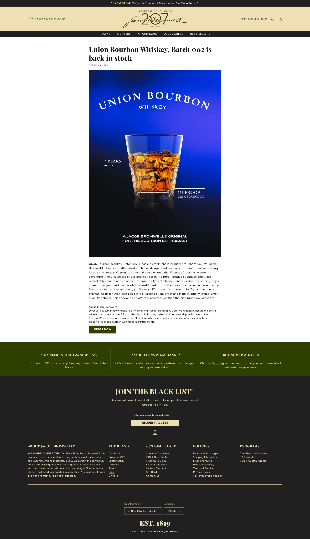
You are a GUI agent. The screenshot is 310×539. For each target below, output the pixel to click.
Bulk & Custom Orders (253, 460)
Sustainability (116, 460)
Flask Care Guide (156, 460)
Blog (111, 472)
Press (112, 468)
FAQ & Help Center (157, 457)
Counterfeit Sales (156, 464)
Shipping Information (205, 457)
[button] (31, 19)
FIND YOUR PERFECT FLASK (254, 19)
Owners (113, 475)
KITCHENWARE (148, 33)
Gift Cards (152, 472)
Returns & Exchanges (206, 453)
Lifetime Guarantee (157, 453)
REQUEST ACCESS (155, 422)
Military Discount (156, 468)
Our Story (114, 453)
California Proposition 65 (208, 475)
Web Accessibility (203, 464)
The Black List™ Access (254, 453)
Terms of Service (203, 468)
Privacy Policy (201, 472)
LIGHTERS (124, 33)
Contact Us (153, 475)
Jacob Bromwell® (149, 531)
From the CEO (117, 457)
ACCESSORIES (173, 33)
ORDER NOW (102, 329)
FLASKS (105, 33)
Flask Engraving (202, 460)
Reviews (114, 464)
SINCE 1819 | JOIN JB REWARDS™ (50, 19)
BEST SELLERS (200, 33)
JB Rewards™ (248, 457)
